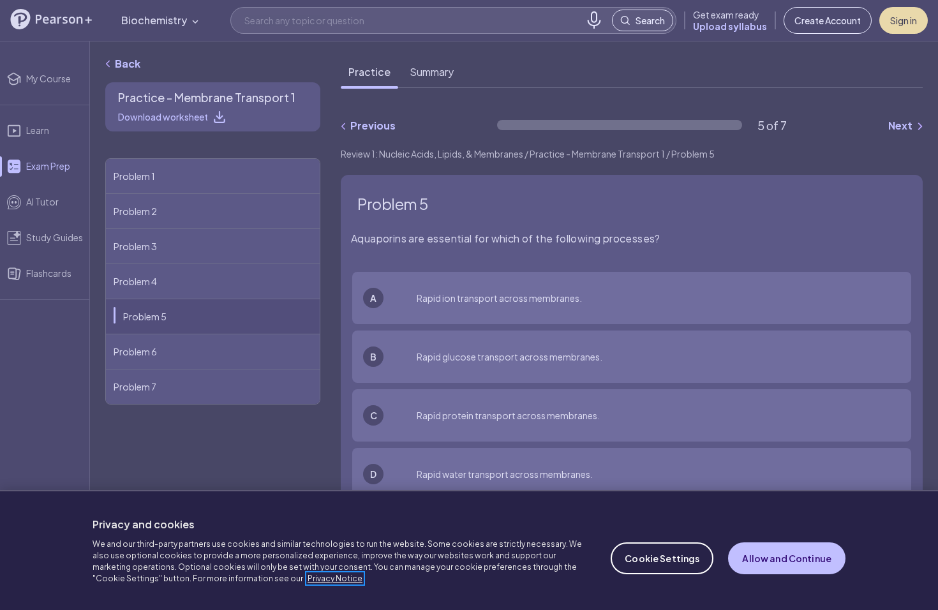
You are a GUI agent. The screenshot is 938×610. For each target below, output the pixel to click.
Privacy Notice (335, 578)
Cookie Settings (662, 558)
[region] (469, 550)
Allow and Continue (786, 558)
